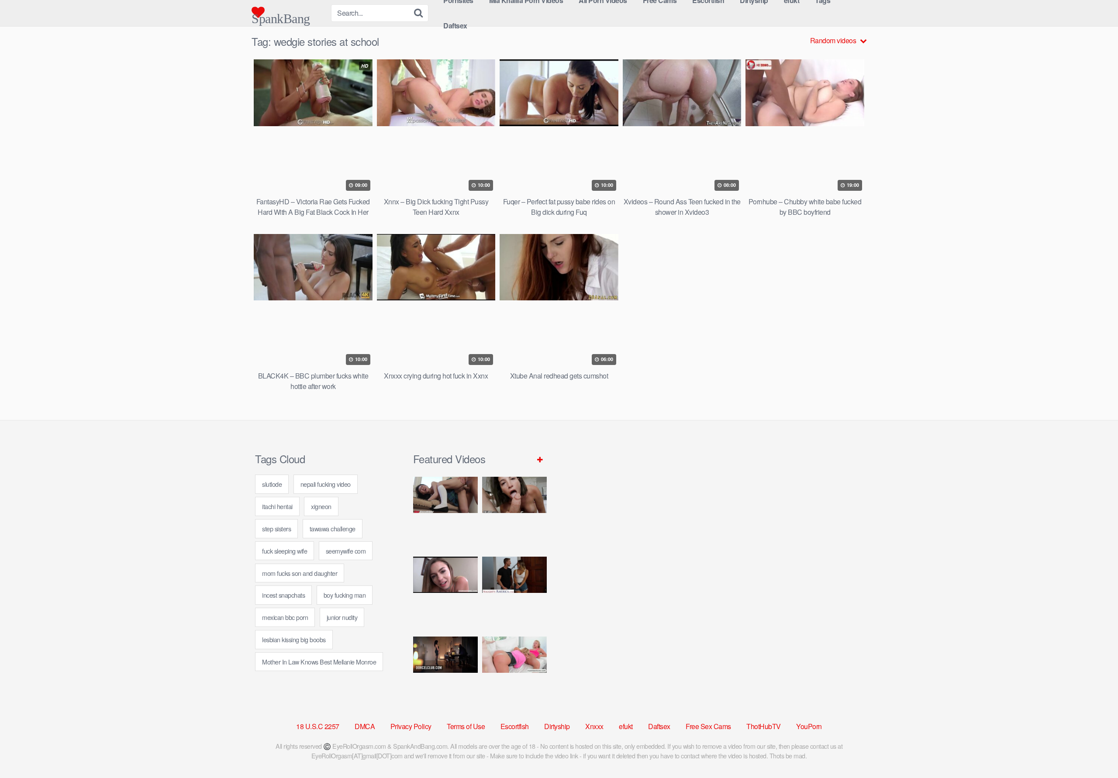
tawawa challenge (332, 528)
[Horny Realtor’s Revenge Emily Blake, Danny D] (445, 593)
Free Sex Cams (708, 726)
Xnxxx (594, 726)
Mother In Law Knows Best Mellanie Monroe (319, 661)
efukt (626, 726)
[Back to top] (1094, 750)
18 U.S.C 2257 (317, 726)
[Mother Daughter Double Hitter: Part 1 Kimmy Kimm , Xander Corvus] (445, 513)
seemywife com (346, 550)
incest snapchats (283, 594)
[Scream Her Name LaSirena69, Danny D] (514, 513)
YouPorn (809, 726)
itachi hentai (277, 506)
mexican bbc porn (285, 617)
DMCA (365, 726)
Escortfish (514, 726)
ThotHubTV (763, 726)
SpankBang (281, 15)
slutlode (272, 484)
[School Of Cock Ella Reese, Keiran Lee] (514, 593)
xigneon (321, 506)
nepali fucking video (325, 484)
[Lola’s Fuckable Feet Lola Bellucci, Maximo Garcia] (445, 673)
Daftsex (455, 26)
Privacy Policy (410, 726)
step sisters (276, 528)
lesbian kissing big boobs (294, 639)
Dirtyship (557, 726)
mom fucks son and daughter (299, 573)
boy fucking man (345, 594)
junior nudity (342, 617)
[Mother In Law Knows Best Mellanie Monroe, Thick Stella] (514, 673)
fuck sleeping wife (284, 550)
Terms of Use (466, 726)
